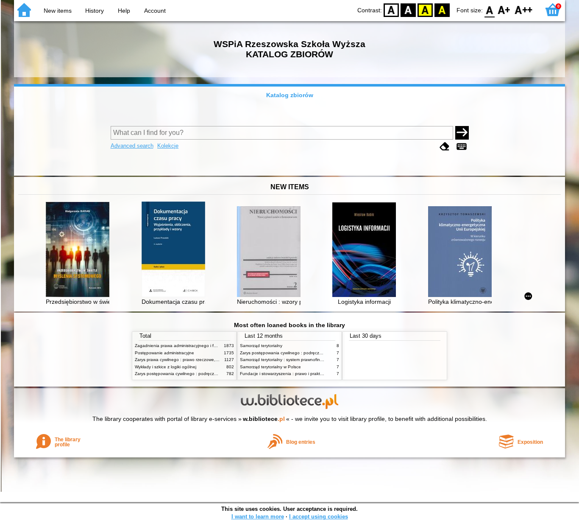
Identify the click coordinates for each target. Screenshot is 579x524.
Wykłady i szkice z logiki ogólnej (165, 366)
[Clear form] (444, 146)
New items (58, 10)
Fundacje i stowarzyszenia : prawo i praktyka (283, 373)
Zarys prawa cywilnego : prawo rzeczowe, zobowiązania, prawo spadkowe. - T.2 (212, 359)
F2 (524, 9)
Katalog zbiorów (289, 95)
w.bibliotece (264, 418)
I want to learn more (257, 516)
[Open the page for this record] (80, 250)
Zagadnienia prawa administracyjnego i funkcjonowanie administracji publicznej (212, 345)
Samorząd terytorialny (261, 345)
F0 (490, 9)
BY (442, 9)
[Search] (462, 133)
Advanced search (132, 146)
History (94, 10)
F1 (504, 9)
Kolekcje (167, 146)
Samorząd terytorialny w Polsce (270, 366)
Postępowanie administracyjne (164, 352)
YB (425, 9)
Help (124, 10)
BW (408, 9)
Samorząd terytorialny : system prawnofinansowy (287, 359)
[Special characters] (461, 146)
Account (155, 10)
